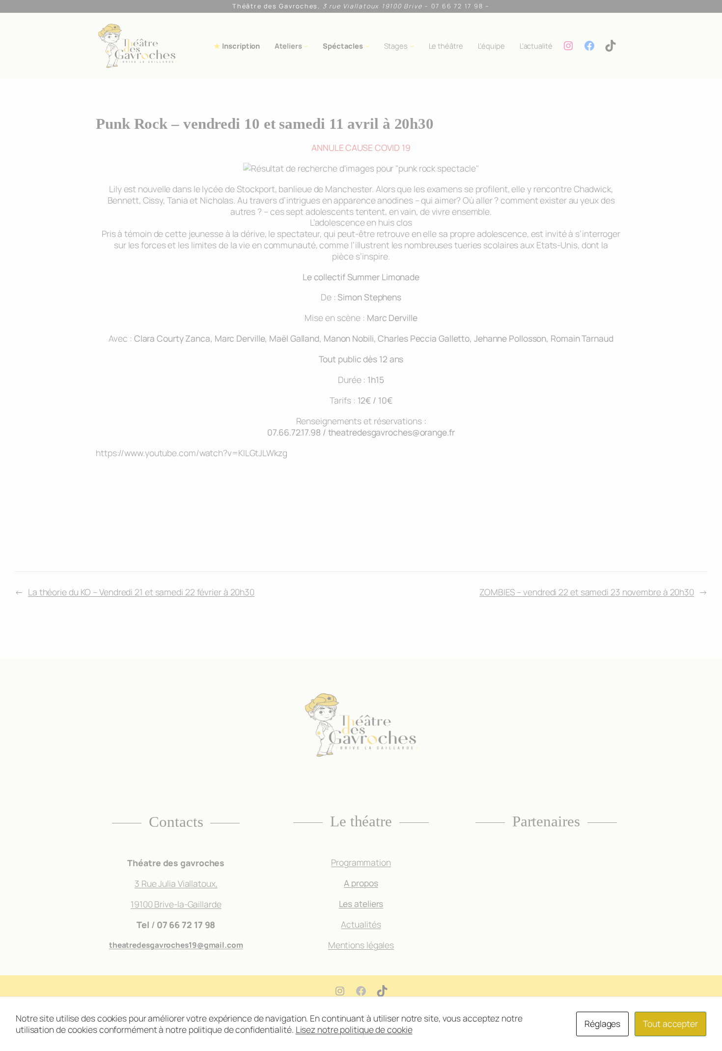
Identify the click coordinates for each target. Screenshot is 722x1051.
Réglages (602, 1023)
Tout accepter (670, 1023)
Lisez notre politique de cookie (354, 1029)
